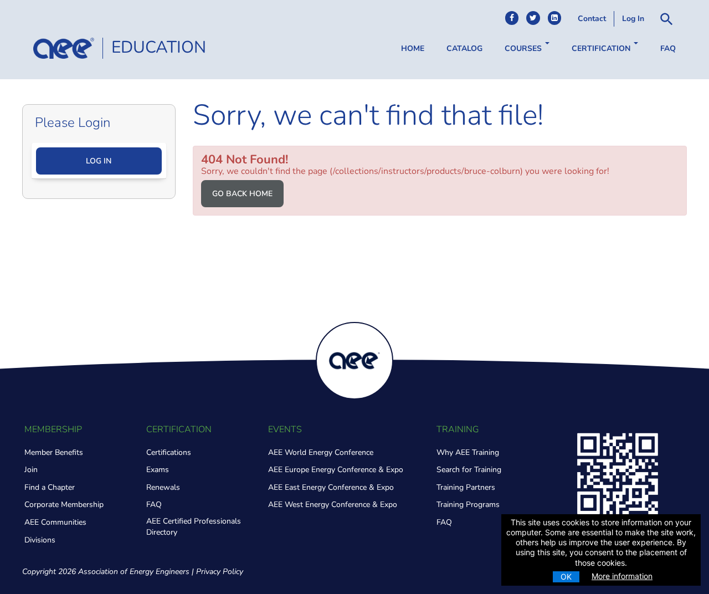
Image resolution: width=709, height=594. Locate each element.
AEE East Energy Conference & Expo (331, 487)
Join (31, 469)
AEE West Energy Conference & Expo (332, 504)
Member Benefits (53, 452)
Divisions (39, 540)
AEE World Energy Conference (320, 452)
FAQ (668, 48)
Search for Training (468, 469)
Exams (157, 469)
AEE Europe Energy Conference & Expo (335, 469)
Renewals (163, 487)
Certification (602, 48)
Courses (524, 48)
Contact (592, 18)
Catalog (464, 48)
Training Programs (468, 504)
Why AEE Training (467, 452)
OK (566, 576)
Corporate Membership (64, 504)
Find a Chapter (49, 487)
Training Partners (465, 487)
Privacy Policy (219, 571)
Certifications (168, 452)
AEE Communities (55, 522)
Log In (633, 18)
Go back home (242, 193)
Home (412, 48)
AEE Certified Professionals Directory (193, 526)
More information (622, 576)
